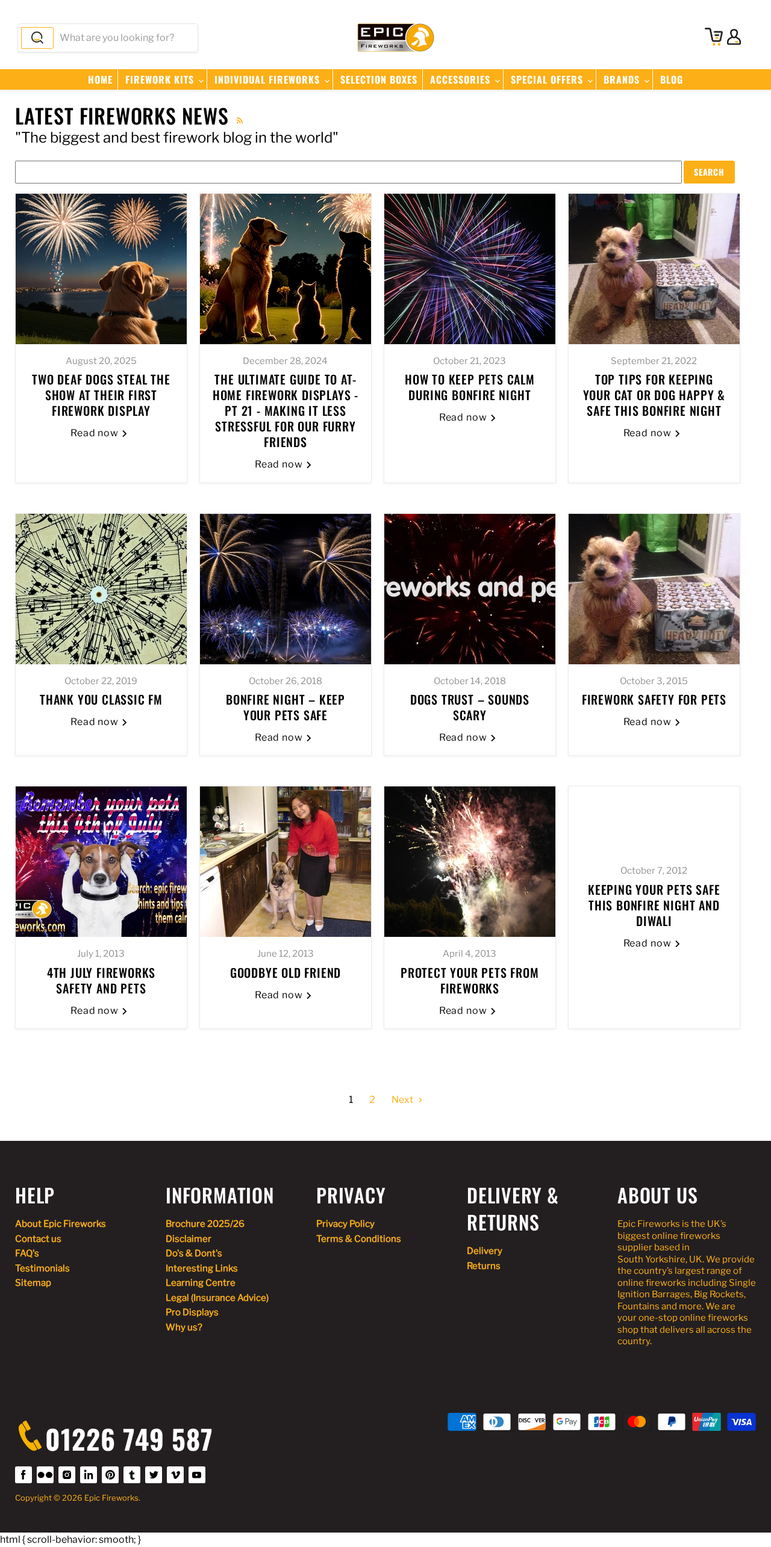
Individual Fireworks (268, 79)
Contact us (38, 1239)
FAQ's (27, 1253)
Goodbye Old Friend (285, 972)
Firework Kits (161, 79)
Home (100, 79)
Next (403, 1099)
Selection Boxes (378, 79)
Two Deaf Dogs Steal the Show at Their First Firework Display (101, 394)
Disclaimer (188, 1239)
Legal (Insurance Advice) (217, 1297)
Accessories (461, 79)
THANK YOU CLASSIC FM (101, 699)
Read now (96, 433)
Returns (484, 1266)
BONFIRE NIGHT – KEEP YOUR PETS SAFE (285, 707)
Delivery (484, 1251)
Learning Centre (201, 1282)
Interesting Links (202, 1268)
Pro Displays (192, 1312)
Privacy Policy (345, 1223)
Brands (623, 79)
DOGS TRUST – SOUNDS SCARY (469, 707)
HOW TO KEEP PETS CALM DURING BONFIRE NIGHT (470, 387)
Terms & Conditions (358, 1239)
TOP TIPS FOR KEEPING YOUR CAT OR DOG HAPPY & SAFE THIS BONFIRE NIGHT (654, 394)
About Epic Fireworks (60, 1223)
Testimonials (42, 1268)
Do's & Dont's (194, 1253)
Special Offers (548, 79)
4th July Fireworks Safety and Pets (101, 980)
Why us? (184, 1327)
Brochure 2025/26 (205, 1223)
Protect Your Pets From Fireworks (470, 980)
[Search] (37, 38)
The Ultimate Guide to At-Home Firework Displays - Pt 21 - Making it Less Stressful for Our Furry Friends (285, 410)
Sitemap (33, 1282)
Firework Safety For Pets (654, 699)
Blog (671, 79)
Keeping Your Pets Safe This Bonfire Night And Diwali (654, 905)
